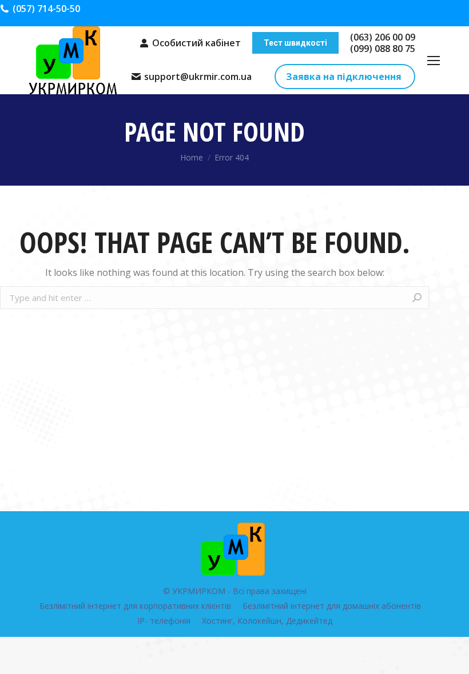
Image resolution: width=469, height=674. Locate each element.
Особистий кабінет (196, 43)
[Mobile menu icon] (433, 60)
